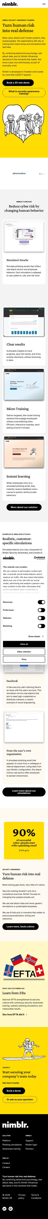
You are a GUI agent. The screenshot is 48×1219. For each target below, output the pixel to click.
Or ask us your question (20, 1099)
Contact (6, 1163)
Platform (6, 1140)
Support (29, 1140)
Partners (30, 1148)
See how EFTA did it (13, 1014)
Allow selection (24, 652)
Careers (6, 1167)
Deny (24, 659)
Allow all (24, 644)
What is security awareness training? (24, 92)
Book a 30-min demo (18, 82)
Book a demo (14, 1090)
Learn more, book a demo (20, 926)
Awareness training (11, 1148)
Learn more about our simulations (24, 791)
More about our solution (24, 507)
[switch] (41, 610)
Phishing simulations (12, 1144)
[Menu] (44, 4)
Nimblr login (31, 1144)
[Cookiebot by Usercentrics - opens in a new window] (34, 558)
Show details (34, 636)
